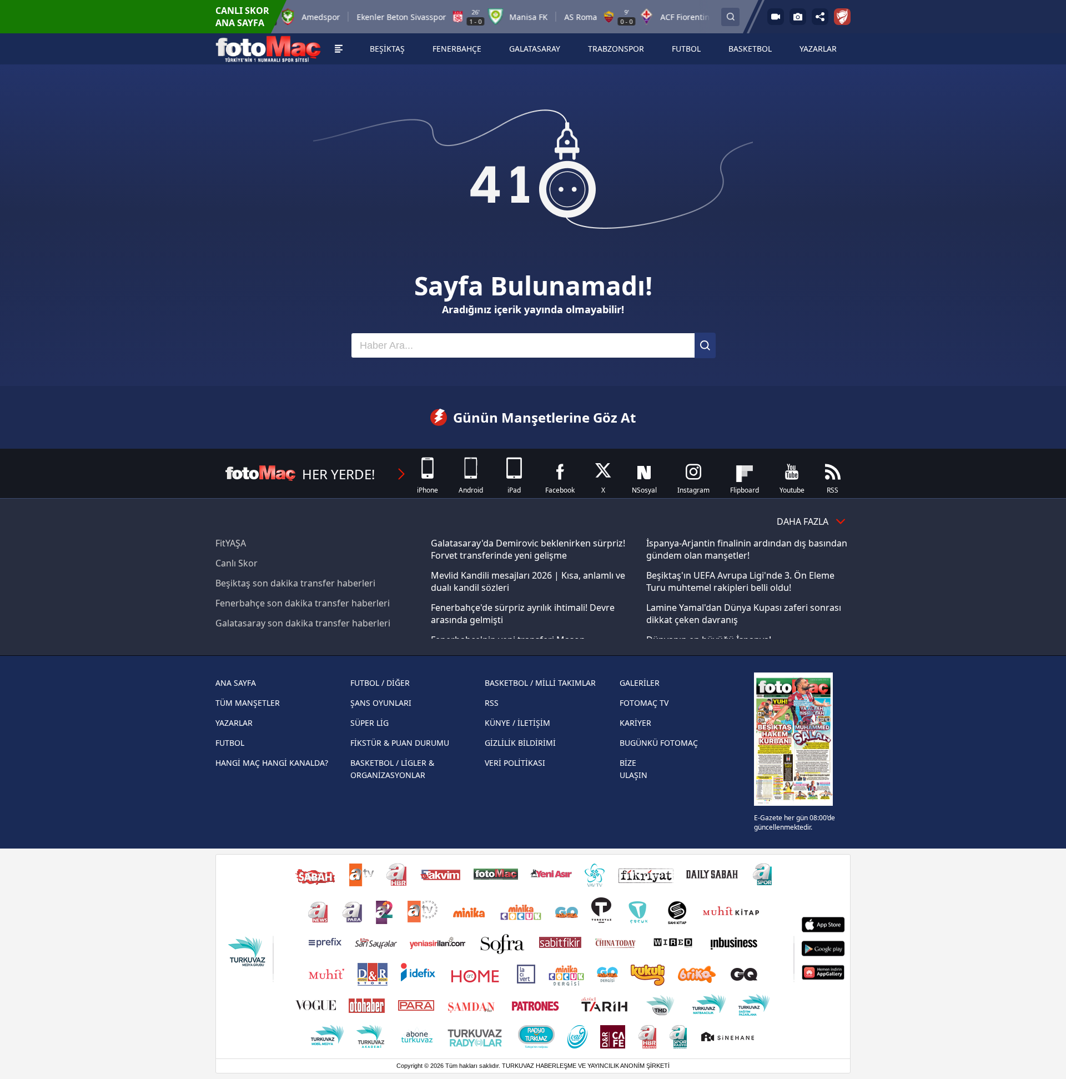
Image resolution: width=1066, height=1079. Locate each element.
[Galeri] (798, 16)
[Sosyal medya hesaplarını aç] (820, 16)
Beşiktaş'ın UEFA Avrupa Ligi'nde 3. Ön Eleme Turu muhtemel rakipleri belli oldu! (740, 581)
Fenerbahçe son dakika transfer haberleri (302, 603)
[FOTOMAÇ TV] (775, 16)
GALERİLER (640, 682)
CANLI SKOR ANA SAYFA (242, 16)
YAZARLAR (234, 722)
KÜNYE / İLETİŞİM (517, 722)
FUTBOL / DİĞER (380, 682)
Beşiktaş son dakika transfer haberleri (295, 583)
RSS (492, 702)
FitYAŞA (230, 543)
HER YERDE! (338, 474)
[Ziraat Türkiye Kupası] (842, 16)
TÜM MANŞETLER (247, 702)
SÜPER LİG (369, 722)
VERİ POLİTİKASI (515, 762)
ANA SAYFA (235, 682)
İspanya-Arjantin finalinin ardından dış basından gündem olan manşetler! (746, 549)
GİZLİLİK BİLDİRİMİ (520, 742)
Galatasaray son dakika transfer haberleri (302, 623)
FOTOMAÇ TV (644, 702)
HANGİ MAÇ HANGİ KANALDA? (271, 762)
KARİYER (635, 722)
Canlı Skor (236, 563)
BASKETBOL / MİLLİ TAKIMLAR (540, 682)
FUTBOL (229, 742)
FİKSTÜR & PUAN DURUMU (399, 742)
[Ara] (705, 345)
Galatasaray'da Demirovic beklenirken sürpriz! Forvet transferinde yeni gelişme (528, 549)
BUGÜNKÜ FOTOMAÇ (659, 742)
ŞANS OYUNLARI (380, 702)
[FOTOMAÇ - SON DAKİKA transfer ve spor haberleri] (268, 49)
